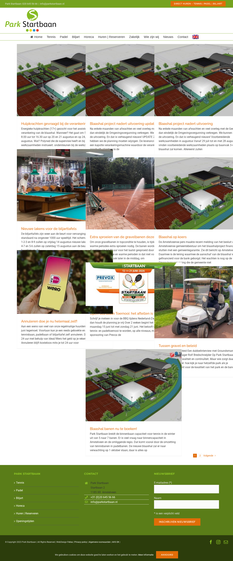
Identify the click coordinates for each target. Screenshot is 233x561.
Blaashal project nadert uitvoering (186, 124)
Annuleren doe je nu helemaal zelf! (49, 321)
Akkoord (167, 554)
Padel (19, 490)
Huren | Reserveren (27, 513)
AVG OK (115, 542)
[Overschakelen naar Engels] (195, 36)
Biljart (19, 498)
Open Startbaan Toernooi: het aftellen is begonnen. (130, 313)
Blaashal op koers (173, 237)
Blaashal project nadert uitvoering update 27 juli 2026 (132, 124)
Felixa (70, 542)
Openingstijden (25, 521)
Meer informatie (146, 554)
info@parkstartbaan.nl (52, 3)
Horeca (20, 505)
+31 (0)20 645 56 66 (103, 497)
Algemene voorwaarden (100, 542)
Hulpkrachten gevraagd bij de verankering (54, 124)
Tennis (20, 482)
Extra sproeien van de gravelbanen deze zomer (127, 237)
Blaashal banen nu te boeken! (113, 429)
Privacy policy (80, 542)
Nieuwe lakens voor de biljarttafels (49, 229)
